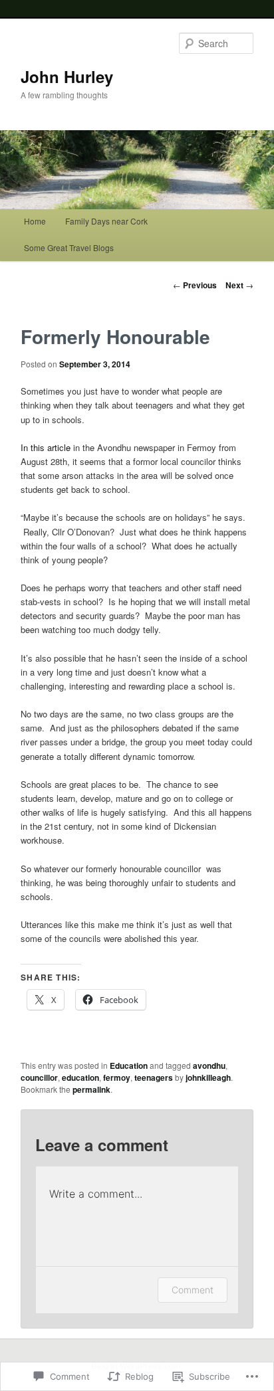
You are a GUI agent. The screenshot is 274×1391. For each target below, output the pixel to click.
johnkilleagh (208, 1077)
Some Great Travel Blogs (69, 247)
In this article (47, 447)
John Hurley (67, 76)
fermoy (116, 1077)
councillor (39, 1077)
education (80, 1077)
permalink (91, 1089)
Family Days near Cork (106, 221)
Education (129, 1065)
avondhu (209, 1065)
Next (239, 285)
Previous (195, 285)
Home (35, 221)
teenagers (153, 1077)
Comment (192, 1289)
